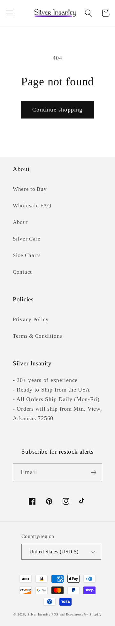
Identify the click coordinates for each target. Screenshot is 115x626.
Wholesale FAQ (32, 206)
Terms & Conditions (37, 336)
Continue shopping (57, 109)
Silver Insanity (38, 614)
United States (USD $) (53, 551)
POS (54, 614)
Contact (22, 272)
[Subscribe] (93, 472)
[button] (9, 13)
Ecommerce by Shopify (84, 614)
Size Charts (27, 255)
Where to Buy (30, 189)
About (20, 222)
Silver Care (27, 239)
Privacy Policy (31, 319)
